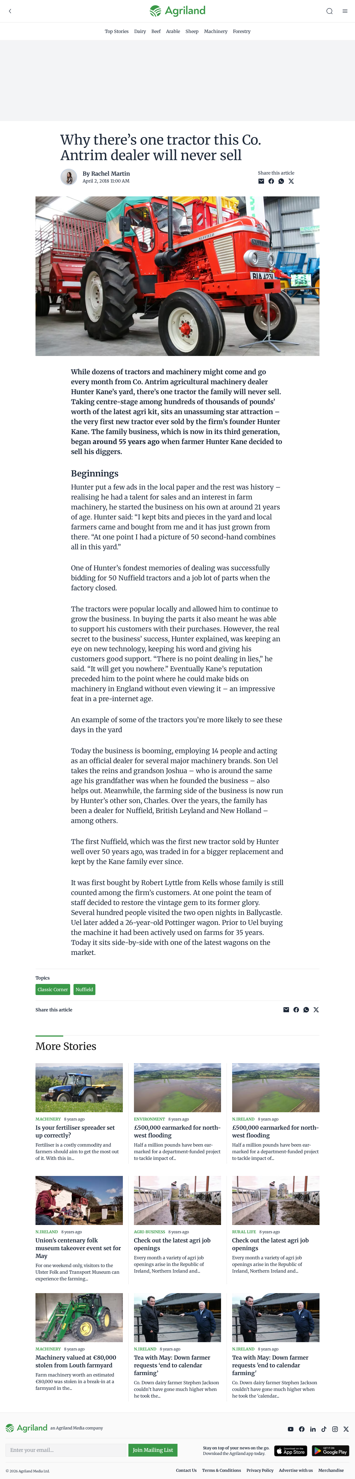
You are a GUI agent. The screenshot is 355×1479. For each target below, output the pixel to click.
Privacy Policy (260, 1470)
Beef (156, 31)
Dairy (140, 31)
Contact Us (186, 1470)
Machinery (215, 31)
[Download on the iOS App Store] (290, 1451)
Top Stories (117, 31)
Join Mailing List (153, 1450)
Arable (173, 31)
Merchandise (331, 1470)
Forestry (241, 31)
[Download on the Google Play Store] (330, 1451)
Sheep (192, 31)
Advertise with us (296, 1470)
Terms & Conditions (221, 1470)
